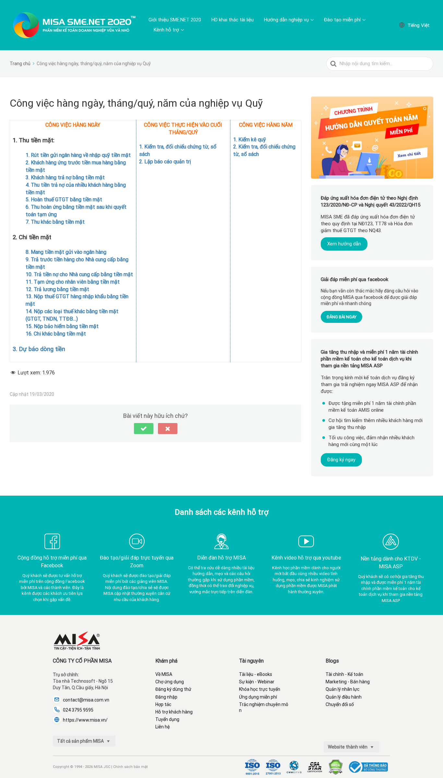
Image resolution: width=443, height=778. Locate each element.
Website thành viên (348, 746)
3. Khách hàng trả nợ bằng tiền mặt (65, 177)
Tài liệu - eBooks (255, 674)
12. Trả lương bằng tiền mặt (57, 289)
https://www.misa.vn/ (85, 720)
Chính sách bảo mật (130, 767)
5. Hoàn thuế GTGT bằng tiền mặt (64, 199)
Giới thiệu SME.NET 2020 (175, 20)
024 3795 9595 (78, 710)
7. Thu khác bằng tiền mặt (55, 222)
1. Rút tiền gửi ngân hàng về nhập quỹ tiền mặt (78, 155)
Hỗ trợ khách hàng (174, 711)
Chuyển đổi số (340, 704)
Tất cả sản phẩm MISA (81, 741)
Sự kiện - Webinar (256, 681)
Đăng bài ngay (341, 316)
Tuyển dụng (167, 719)
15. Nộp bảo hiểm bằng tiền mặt (62, 326)
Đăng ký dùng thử (173, 689)
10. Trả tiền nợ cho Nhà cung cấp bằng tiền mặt (79, 274)
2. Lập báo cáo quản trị (165, 162)
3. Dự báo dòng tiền (39, 349)
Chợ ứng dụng (169, 681)
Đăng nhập (166, 697)
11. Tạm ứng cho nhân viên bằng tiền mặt (73, 282)
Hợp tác (163, 704)
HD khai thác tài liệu (232, 20)
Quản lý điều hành (344, 697)
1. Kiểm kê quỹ (249, 139)
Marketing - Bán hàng (348, 681)
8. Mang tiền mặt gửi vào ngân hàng (66, 252)
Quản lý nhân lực (342, 689)
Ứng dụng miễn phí (258, 697)
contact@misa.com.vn (86, 699)
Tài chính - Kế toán (344, 674)
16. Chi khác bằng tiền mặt (56, 334)
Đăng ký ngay (341, 459)
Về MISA (163, 674)
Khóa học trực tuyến (259, 689)
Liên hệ (162, 726)
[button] (143, 428)
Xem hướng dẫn (344, 244)
